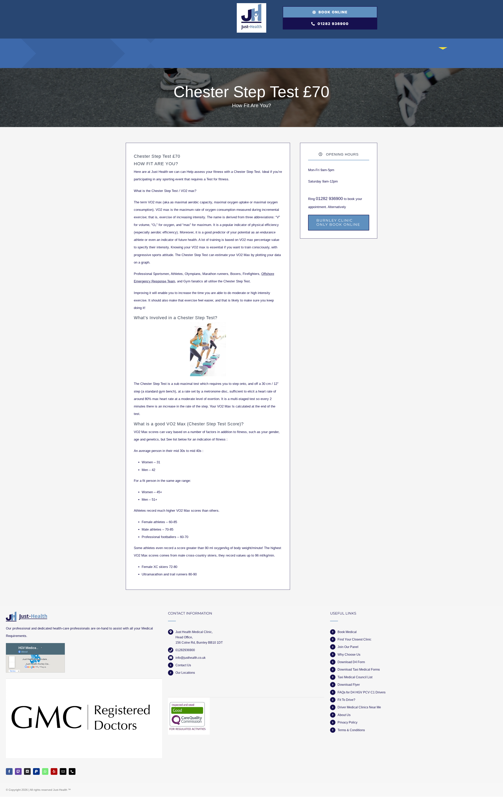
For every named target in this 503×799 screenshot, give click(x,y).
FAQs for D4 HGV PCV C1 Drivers (362, 692)
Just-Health (60, 789)
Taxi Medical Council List (355, 677)
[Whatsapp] (45, 771)
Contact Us (183, 665)
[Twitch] (18, 771)
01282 (322, 198)
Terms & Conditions (351, 730)
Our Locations (185, 672)
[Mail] (63, 771)
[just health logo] (251, 5)
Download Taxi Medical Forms (359, 669)
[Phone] (72, 771)
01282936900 (185, 650)
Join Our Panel (348, 647)
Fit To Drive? (346, 699)
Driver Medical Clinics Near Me (359, 707)
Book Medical (347, 632)
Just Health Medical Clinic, (194, 632)
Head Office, (184, 637)
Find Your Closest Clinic (354, 639)
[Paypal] (36, 771)
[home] (26, 615)
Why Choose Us (349, 654)
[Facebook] (9, 771)
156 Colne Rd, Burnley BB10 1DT (199, 642)
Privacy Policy (347, 722)
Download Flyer (349, 684)
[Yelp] (54, 771)
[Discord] (27, 771)
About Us (344, 715)
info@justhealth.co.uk (190, 657)
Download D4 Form (351, 662)
